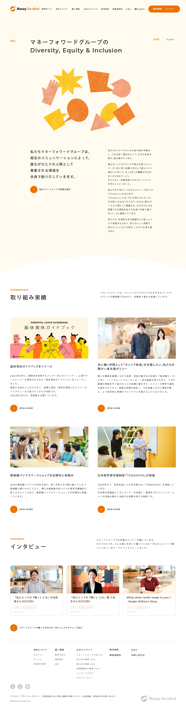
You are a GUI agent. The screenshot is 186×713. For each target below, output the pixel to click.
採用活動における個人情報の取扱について (61, 696)
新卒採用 (105, 9)
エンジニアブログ (85, 673)
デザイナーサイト (84, 678)
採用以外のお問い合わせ (104, 696)
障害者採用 (117, 9)
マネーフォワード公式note (89, 655)
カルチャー (38, 655)
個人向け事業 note (85, 664)
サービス (37, 659)
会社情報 (87, 696)
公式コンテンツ (91, 9)
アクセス (14, 696)
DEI (57, 664)
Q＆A (128, 9)
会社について (40, 649)
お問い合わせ (138, 655)
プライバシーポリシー (30, 696)
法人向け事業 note (85, 659)
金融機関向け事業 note (88, 668)
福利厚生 (59, 659)
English (170, 39)
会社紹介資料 (39, 664)
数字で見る (60, 655)
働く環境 (59, 649)
